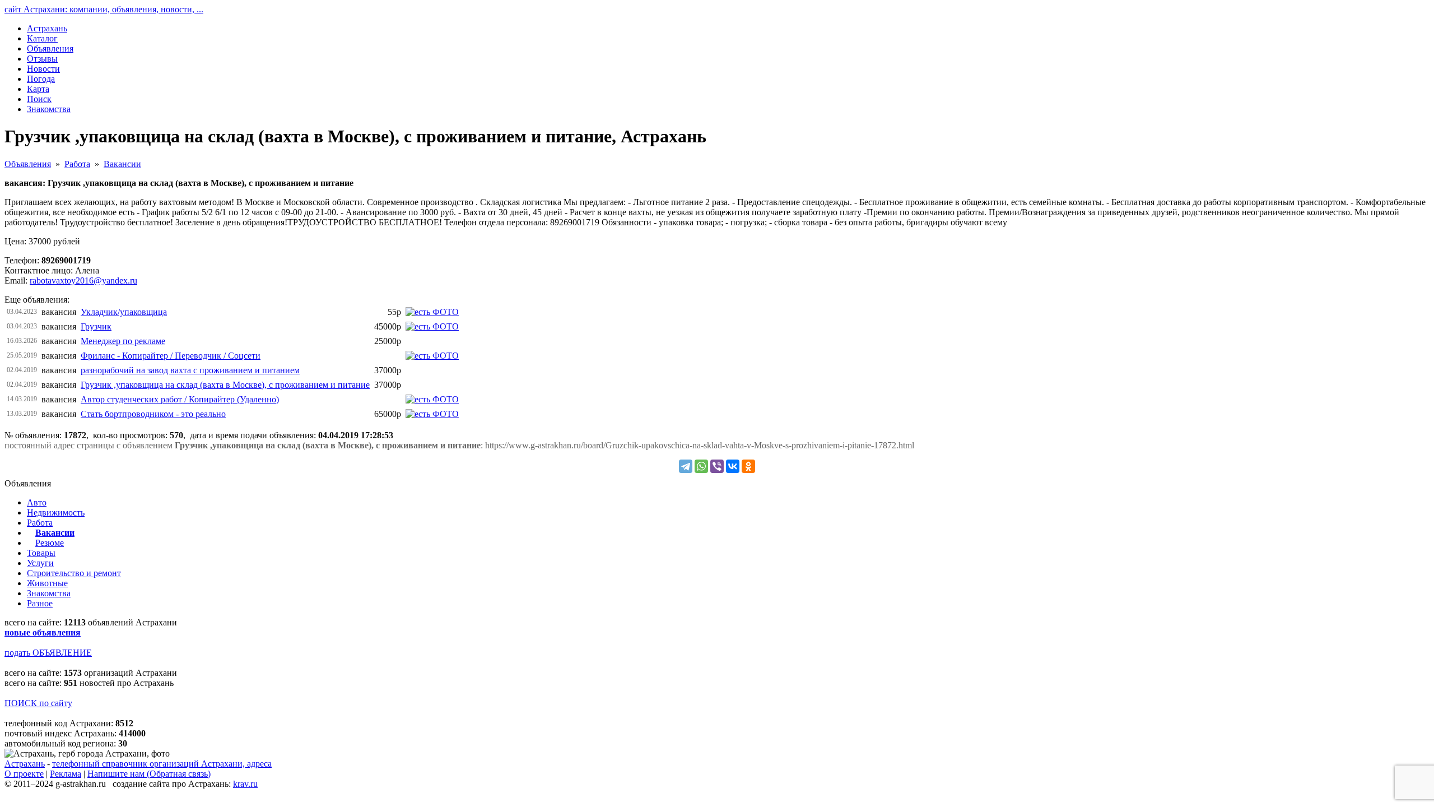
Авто (36, 502)
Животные (47, 583)
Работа (77, 164)
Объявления (27, 164)
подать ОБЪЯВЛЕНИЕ (48, 652)
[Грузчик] (432, 326)
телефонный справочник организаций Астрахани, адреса (162, 763)
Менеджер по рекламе (123, 341)
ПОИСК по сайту (38, 703)
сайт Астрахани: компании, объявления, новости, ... (103, 9)
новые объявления (42, 632)
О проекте (24, 773)
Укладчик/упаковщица (124, 312)
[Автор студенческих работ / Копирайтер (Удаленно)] (432, 399)
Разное (40, 603)
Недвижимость (56, 512)
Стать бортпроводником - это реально (153, 414)
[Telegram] (685, 466)
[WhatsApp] (701, 466)
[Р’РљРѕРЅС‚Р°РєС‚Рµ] (732, 466)
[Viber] (717, 466)
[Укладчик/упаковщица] (432, 312)
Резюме (49, 543)
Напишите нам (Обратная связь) (149, 773)
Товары (41, 553)
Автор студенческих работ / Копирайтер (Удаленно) (180, 399)
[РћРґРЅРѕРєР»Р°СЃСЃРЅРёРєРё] (748, 466)
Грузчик (96, 326)
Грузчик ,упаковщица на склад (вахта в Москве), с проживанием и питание (225, 384)
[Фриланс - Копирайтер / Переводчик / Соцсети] (432, 355)
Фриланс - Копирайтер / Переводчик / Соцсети (170, 355)
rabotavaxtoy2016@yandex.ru (83, 280)
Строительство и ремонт (74, 573)
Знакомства (49, 593)
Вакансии (122, 164)
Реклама (65, 773)
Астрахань (24, 763)
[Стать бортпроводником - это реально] (432, 414)
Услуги (40, 563)
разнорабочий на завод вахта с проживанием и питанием (190, 370)
